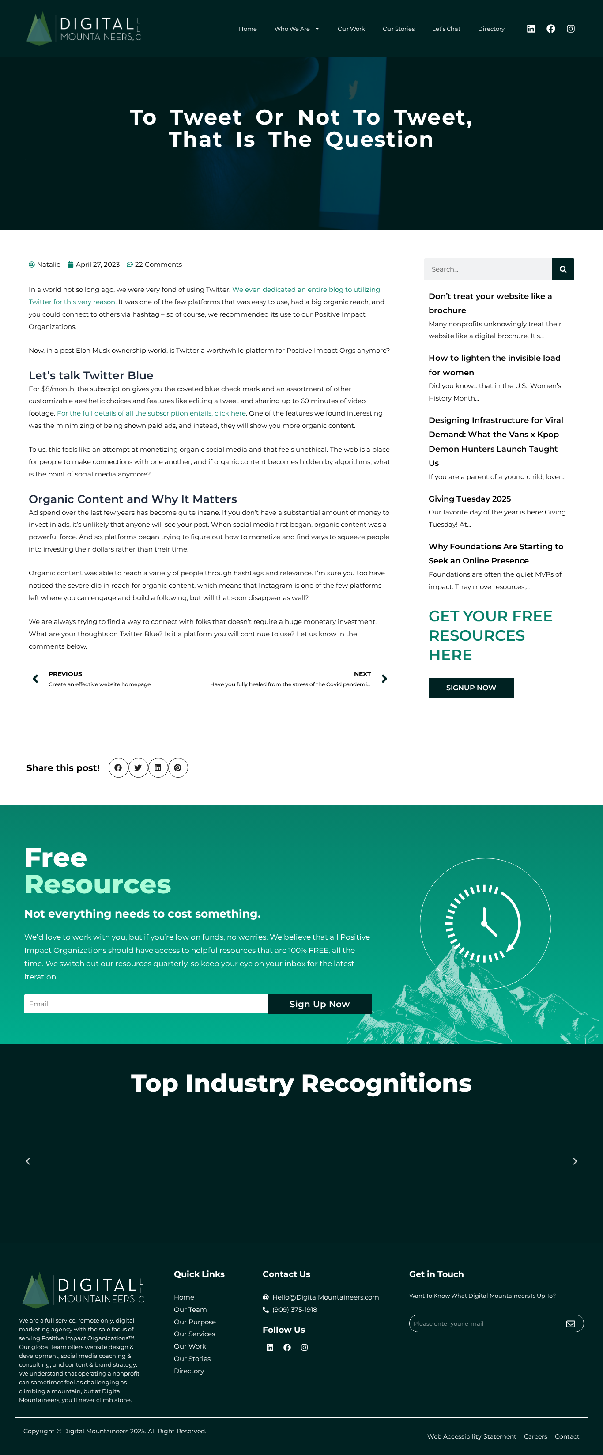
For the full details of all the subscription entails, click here (151, 413)
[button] (118, 768)
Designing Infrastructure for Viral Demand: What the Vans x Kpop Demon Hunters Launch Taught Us (496, 442)
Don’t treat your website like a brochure (490, 303)
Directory (491, 28)
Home (248, 28)
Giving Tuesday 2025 (470, 499)
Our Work (351, 28)
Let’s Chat (446, 28)
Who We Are (292, 28)
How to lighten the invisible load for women (495, 365)
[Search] (563, 269)
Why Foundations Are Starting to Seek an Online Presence (496, 554)
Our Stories (399, 28)
